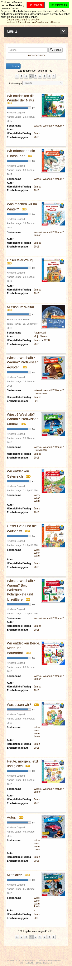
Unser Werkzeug (20, 260)
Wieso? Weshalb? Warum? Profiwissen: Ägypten (23, 362)
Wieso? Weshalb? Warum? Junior (39, 732)
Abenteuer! (40, 332)
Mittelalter (14, 875)
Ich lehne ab (35, 4)
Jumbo (37, 133)
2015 (36, 860)
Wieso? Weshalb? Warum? (49, 125)
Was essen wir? (19, 705)
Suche (57, 49)
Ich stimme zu (59, 4)
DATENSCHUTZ (44, 963)
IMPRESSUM (26, 963)
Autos (11, 817)
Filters (15, 66)
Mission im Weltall (21, 307)
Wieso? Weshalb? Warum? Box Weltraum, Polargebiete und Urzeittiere (21, 590)
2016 (36, 137)
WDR (47, 340)
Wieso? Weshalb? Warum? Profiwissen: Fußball (23, 419)
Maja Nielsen (41, 336)
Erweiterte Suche (36, 55)
